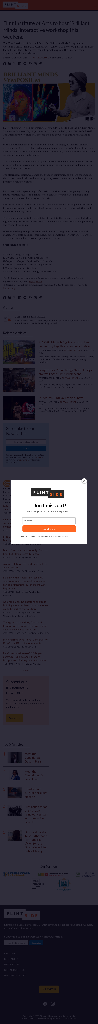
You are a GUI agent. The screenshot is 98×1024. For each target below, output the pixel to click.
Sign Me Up (49, 528)
